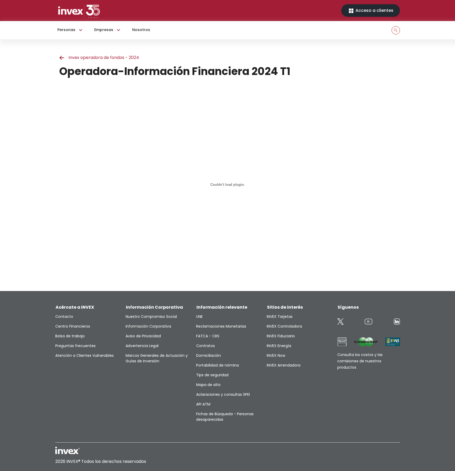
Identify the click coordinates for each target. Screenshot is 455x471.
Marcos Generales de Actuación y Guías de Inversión (157, 358)
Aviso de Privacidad (143, 336)
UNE (199, 316)
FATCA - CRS (207, 336)
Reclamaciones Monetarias (221, 326)
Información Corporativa (148, 326)
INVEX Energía (279, 345)
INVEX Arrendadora (283, 365)
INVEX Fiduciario (281, 336)
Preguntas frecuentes (75, 345)
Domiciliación (208, 355)
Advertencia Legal (142, 345)
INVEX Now (276, 355)
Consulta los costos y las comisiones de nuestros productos (360, 361)
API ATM (203, 404)
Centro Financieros (72, 326)
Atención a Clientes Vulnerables (84, 355)
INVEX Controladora (284, 326)
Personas (66, 29)
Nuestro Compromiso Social (151, 316)
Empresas (103, 29)
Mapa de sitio (208, 384)
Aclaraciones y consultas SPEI (223, 394)
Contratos (205, 345)
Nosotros (141, 29)
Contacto (64, 316)
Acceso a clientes (373, 10)
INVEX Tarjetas (280, 316)
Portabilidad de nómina (217, 365)
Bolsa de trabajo (70, 336)
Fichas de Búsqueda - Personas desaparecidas (225, 416)
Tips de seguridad (212, 375)
